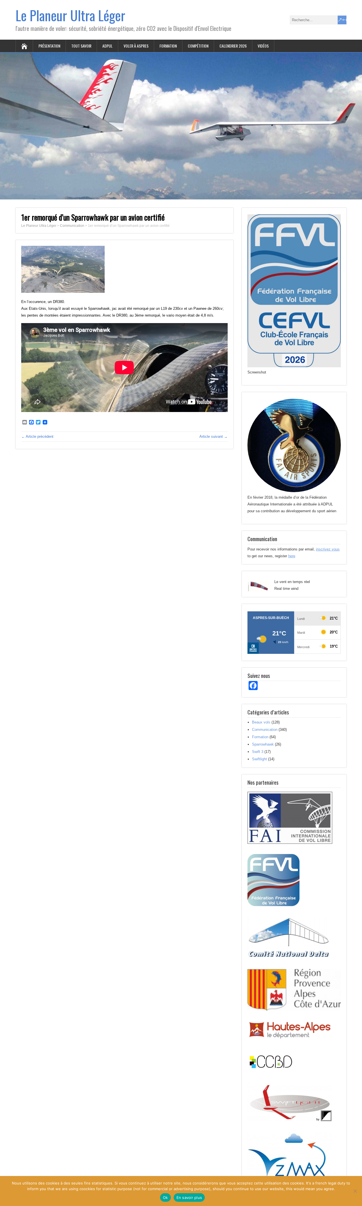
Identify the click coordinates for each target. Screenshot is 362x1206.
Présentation (49, 46)
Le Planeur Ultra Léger (70, 15)
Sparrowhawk (263, 744)
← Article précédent (37, 436)
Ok (165, 1197)
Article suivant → (213, 436)
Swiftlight (259, 759)
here (291, 556)
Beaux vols (261, 722)
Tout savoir (81, 46)
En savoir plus (189, 1197)
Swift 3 (257, 752)
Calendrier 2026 (233, 46)
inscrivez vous (328, 549)
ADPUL (107, 46)
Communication (264, 729)
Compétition (198, 46)
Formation (168, 46)
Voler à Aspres (136, 46)
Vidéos (263, 46)
